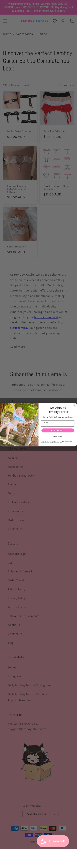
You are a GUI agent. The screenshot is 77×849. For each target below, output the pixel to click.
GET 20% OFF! (58, 430)
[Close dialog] (75, 405)
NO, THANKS (58, 436)
